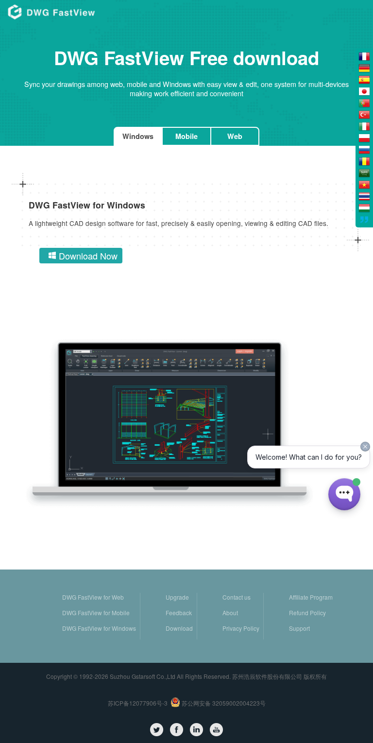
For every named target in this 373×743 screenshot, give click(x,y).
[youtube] (216, 729)
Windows (137, 136)
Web (234, 136)
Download (179, 628)
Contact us (236, 597)
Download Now (88, 255)
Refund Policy (307, 612)
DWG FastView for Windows (99, 628)
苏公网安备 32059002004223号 (223, 703)
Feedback (179, 612)
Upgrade (177, 597)
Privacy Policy (240, 628)
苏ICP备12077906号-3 (138, 703)
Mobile (186, 136)
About (230, 612)
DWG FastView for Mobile (96, 612)
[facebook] (176, 729)
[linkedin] (196, 729)
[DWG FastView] (51, 11)
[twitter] (156, 729)
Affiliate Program (311, 597)
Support (299, 628)
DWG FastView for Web (93, 597)
